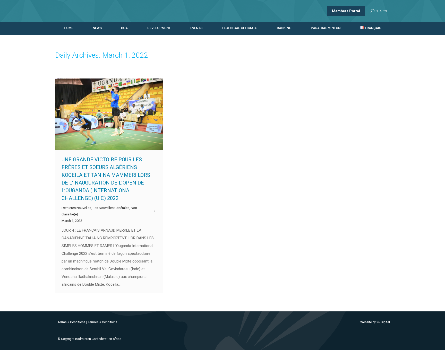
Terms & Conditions (71, 322)
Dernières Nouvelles (76, 208)
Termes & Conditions (102, 322)
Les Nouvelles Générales (111, 208)
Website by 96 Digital (375, 322)
